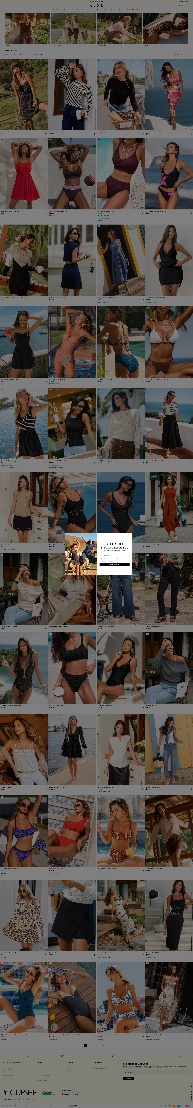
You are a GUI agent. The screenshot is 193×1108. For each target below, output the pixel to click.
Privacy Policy (110, 561)
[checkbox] (100, 558)
